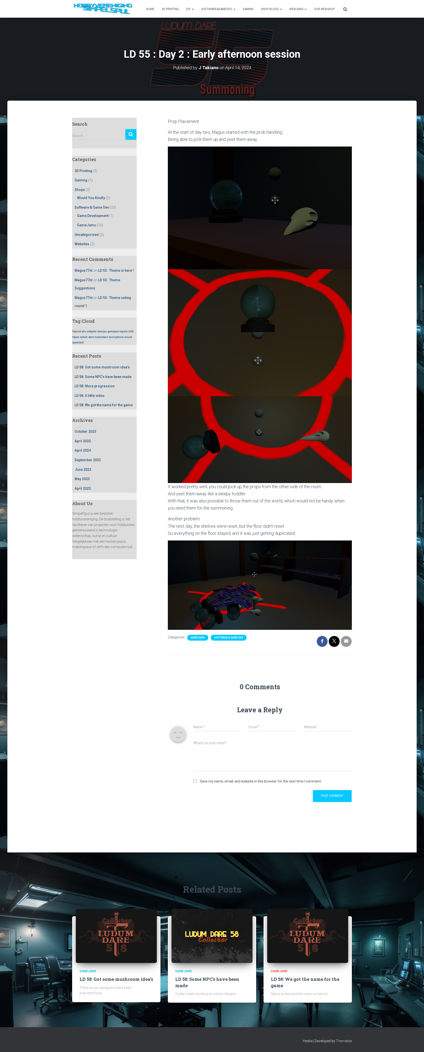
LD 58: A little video (90, 396)
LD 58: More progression (95, 386)
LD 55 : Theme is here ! (116, 270)
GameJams (86, 225)
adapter (92, 331)
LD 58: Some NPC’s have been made (103, 377)
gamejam (113, 331)
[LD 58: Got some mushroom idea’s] (116, 936)
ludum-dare (87, 337)
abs (84, 331)
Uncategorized (87, 235)
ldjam (75, 337)
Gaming (248, 9)
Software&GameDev (217, 9)
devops (102, 331)
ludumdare (101, 337)
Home (150, 9)
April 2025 (83, 441)
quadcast (78, 342)
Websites (82, 244)
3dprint (76, 331)
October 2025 (85, 431)
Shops (80, 190)
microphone (116, 337)
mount (128, 337)
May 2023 (82, 479)
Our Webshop (324, 9)
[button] (192, 9)
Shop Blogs (270, 9)
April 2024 (83, 450)
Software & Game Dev (92, 207)
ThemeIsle (344, 1041)
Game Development (92, 216)
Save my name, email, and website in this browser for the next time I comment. (261, 781)
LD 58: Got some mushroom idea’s (102, 367)
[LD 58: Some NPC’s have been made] (212, 936)
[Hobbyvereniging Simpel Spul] (104, 9)
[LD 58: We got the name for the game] (307, 936)
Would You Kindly (91, 198)
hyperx (123, 331)
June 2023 (83, 470)
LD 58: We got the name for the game (104, 405)
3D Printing (170, 9)
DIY (188, 9)
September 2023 (88, 460)
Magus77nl (84, 270)
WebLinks (296, 9)
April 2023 (83, 488)
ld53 (131, 331)
